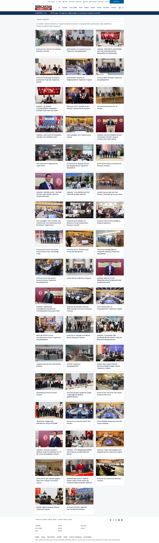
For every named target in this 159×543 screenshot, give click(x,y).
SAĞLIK (86, 8)
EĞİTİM (99, 8)
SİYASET (113, 8)
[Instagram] (116, 520)
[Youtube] (119, 520)
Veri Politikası (87, 537)
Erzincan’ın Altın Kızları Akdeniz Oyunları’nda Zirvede (70, 13)
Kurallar (59, 537)
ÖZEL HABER (73, 8)
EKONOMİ (106, 8)
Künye (43, 537)
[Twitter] (110, 520)
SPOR (80, 8)
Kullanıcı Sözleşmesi (75, 537)
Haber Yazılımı (67, 519)
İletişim (37, 537)
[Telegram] (122, 520)
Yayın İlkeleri (51, 537)
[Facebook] (113, 520)
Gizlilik (65, 537)
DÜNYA (93, 8)
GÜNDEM (64, 8)
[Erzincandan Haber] (43, 7)
